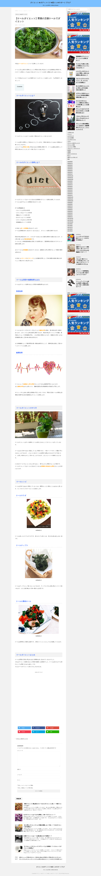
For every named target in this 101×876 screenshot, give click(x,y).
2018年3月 (70, 213)
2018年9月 (70, 202)
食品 (69, 159)
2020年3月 (70, 170)
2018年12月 (70, 197)
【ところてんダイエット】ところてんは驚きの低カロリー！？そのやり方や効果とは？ (40, 859)
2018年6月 (70, 207)
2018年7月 (70, 206)
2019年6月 (70, 186)
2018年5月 (70, 209)
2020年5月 (70, 166)
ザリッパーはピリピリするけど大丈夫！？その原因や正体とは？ (82, 110)
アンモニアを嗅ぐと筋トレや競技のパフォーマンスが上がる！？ (82, 65)
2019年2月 (70, 193)
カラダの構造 (71, 137)
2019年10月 (70, 179)
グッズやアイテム (72, 139)
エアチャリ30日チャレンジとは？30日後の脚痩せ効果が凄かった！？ (82, 95)
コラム (69, 141)
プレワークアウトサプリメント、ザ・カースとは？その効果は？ (82, 80)
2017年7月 (70, 227)
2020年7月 (70, 163)
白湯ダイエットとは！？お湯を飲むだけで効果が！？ (38, 836)
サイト (18, 780)
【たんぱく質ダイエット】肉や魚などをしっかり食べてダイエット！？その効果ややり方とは (82, 261)
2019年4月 (70, 190)
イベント (70, 134)
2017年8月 (70, 225)
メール (19, 774)
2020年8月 (70, 161)
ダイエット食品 (71, 144)
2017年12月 (70, 218)
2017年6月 (70, 229)
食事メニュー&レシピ (72, 157)
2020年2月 (70, 172)
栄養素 (69, 152)
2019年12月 (70, 175)
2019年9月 (70, 181)
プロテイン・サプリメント (74, 148)
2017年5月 (70, 230)
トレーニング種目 (72, 146)
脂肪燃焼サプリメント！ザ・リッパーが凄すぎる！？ (82, 58)
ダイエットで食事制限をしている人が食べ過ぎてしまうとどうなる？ (82, 272)
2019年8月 (70, 182)
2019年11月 (70, 177)
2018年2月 (70, 214)
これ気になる (71, 132)
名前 (19, 769)
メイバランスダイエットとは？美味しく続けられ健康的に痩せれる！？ (82, 73)
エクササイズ (71, 136)
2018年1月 (70, 216)
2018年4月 (70, 211)
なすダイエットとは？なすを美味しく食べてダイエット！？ (39, 814)
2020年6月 (70, 165)
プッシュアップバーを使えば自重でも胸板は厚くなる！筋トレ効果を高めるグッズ (82, 284)
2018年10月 (70, 200)
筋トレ (69, 155)
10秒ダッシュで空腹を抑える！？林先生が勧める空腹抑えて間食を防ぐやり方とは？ (40, 857)
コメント (20, 750)
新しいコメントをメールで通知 (25, 785)
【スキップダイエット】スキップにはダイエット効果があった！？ (82, 118)
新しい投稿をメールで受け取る (25, 787)
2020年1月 (70, 174)
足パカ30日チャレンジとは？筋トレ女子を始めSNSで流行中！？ (82, 87)
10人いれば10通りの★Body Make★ (50, 869)
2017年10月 (70, 222)
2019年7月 (70, 184)
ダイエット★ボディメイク (22, 738)
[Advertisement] (26, 682)
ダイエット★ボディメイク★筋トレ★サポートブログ (50, 2)
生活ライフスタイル (72, 153)
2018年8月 (70, 204)
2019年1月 (70, 195)
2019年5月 (70, 188)
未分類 (69, 150)
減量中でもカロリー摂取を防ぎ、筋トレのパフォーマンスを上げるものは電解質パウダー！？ (82, 249)
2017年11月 (70, 220)
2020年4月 (70, 168)
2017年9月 (70, 223)
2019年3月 (70, 191)
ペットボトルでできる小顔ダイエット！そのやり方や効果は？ (82, 238)
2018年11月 (70, 198)
